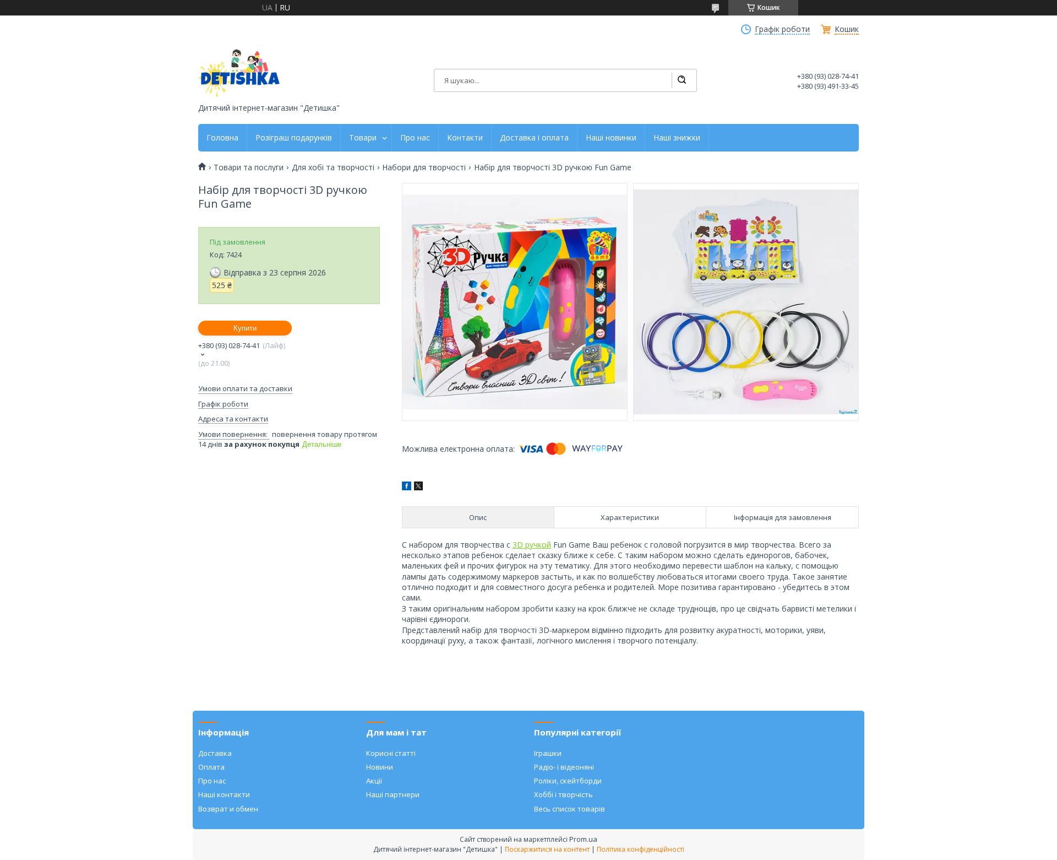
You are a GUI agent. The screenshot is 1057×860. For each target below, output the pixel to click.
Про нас (415, 138)
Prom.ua (583, 839)
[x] (418, 487)
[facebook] (406, 487)
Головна (222, 138)
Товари (363, 138)
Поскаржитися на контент (547, 849)
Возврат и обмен (228, 809)
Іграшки (548, 753)
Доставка (215, 753)
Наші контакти (224, 794)
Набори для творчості (424, 167)
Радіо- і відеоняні (564, 767)
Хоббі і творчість (563, 794)
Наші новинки (611, 138)
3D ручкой (532, 544)
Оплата (211, 767)
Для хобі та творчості (333, 167)
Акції (374, 781)
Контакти (465, 138)
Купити (245, 328)
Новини (379, 767)
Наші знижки (676, 138)
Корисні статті (391, 753)
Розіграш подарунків (293, 138)
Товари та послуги (249, 167)
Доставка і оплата (534, 138)
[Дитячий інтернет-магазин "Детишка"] (239, 73)
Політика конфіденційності (640, 849)
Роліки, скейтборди (568, 781)
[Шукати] (681, 80)
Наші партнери (392, 794)
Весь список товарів (569, 809)
